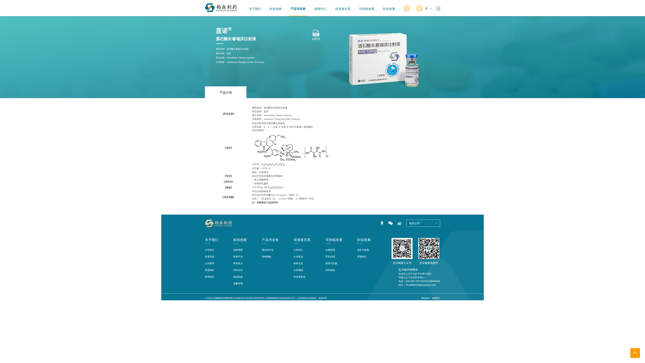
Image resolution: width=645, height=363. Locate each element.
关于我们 (255, 8)
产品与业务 (298, 8)
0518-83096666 (431, 281)
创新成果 (238, 249)
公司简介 (209, 249)
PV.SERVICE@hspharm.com (421, 285)
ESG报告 (330, 270)
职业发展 (389, 8)
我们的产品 (268, 249)
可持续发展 (366, 8)
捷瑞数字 (436, 297)
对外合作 (238, 270)
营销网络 (266, 256)
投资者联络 (299, 276)
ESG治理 (330, 256)
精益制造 (238, 276)
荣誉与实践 (331, 263)
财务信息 (298, 263)
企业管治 (298, 256)
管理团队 (209, 270)
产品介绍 (226, 92)
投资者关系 (342, 8)
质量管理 (238, 283)
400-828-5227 (413, 281)
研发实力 (238, 263)
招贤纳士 (362, 256)
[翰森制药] (221, 7)
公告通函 (298, 270)
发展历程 (209, 256)
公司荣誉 (209, 263)
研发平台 (238, 256)
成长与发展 (363, 249)
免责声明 (323, 297)
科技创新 (276, 8)
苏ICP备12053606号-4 (255, 297)
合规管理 (330, 249)
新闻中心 (320, 8)
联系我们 (209, 276)
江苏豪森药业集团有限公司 (224, 297)
